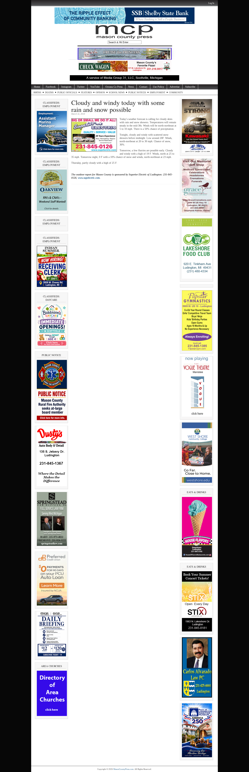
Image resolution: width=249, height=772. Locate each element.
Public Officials (67, 92)
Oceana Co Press (113, 86)
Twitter (81, 86)
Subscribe (190, 86)
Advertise (175, 86)
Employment (157, 92)
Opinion (100, 92)
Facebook (51, 86)
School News (116, 92)
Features (86, 92)
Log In (211, 3)
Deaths (49, 92)
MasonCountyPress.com (123, 769)
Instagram (66, 86)
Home (37, 86)
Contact (143, 86)
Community (176, 92)
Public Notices (137, 92)
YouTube (95, 86)
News (131, 86)
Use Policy (158, 86)
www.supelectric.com (89, 177)
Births (37, 92)
